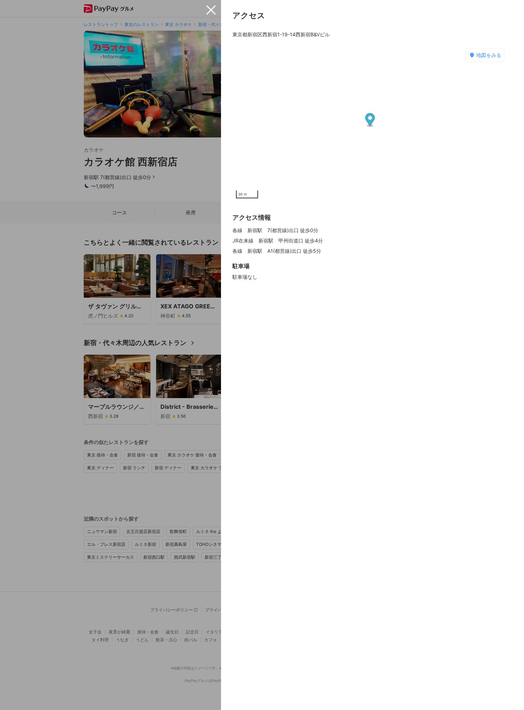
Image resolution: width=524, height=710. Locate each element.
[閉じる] (211, 10)
